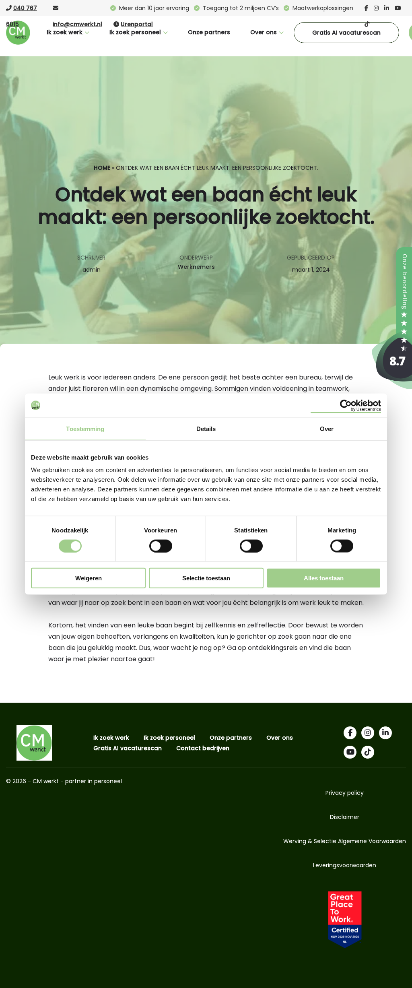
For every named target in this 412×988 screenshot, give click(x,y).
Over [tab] (327, 428)
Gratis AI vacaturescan (346, 33)
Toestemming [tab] (85, 428)
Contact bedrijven (202, 748)
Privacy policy (344, 793)
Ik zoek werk (64, 32)
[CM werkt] (392, 387)
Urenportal (137, 24)
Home (102, 168)
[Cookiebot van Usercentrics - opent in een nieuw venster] (346, 405)
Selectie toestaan (206, 578)
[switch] (160, 545)
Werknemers (196, 267)
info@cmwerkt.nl (77, 24)
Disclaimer (344, 817)
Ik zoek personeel (135, 32)
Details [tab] (206, 428)
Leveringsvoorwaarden (344, 865)
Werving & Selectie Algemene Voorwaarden (344, 841)
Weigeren (88, 578)
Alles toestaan (324, 578)
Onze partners (209, 32)
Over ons (263, 32)
